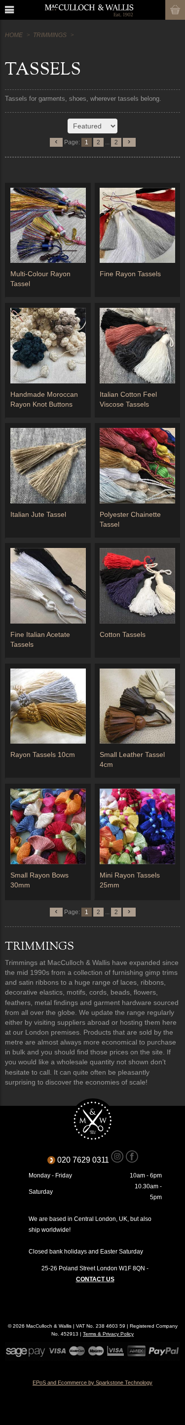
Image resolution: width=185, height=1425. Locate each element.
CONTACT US (95, 1279)
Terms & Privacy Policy (108, 1334)
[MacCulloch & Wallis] (88, 10)
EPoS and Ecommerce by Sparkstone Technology (92, 1382)
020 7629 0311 (86, 1160)
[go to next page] (129, 142)
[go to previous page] (56, 142)
